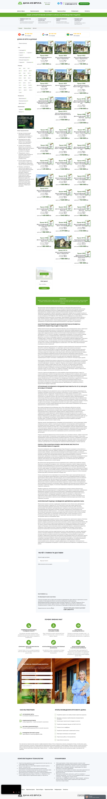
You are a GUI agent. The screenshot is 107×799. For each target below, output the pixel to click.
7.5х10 (30, 85)
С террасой (21, 62)
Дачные (28, 109)
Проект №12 (63, 160)
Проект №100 (44, 99)
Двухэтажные (22, 103)
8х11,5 (20, 80)
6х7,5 (25, 70)
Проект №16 (81, 176)
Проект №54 (44, 55)
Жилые (21, 111)
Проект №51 (44, 83)
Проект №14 (44, 188)
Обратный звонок (84, 3)
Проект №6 (62, 130)
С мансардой (22, 50)
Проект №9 (62, 145)
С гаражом (29, 52)
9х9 (25, 78)
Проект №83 (44, 238)
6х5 (29, 68)
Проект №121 (62, 111)
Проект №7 (81, 130)
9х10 (20, 78)
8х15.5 (30, 87)
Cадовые (21, 109)
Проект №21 (63, 207)
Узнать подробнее (22, 125)
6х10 (24, 82)
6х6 (20, 70)
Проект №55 (63, 83)
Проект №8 (44, 145)
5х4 (20, 68)
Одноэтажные (22, 98)
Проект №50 (63, 55)
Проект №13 (81, 160)
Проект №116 (81, 238)
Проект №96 (81, 83)
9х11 (20, 90)
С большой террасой (24, 59)
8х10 (20, 87)
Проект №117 (44, 222)
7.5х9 (20, 92)
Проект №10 (81, 145)
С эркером (22, 52)
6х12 (29, 82)
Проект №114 (62, 250)
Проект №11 (44, 160)
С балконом (30, 62)
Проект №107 (81, 99)
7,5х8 (20, 75)
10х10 (25, 90)
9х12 (29, 78)
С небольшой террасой (24, 57)
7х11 (24, 85)
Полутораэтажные (23, 100)
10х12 (30, 90)
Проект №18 (81, 191)
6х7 (20, 82)
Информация (58, 789)
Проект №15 (63, 176)
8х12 (25, 87)
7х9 (29, 73)
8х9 (30, 75)
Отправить (27, 697)
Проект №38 (63, 222)
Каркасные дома (34, 11)
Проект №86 (81, 114)
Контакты (87, 11)
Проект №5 (44, 130)
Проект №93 (63, 191)
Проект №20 (44, 207)
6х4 (24, 68)
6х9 (20, 73)
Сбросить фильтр (23, 43)
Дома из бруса (21, 11)
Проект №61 (81, 253)
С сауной (21, 55)
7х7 (20, 85)
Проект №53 (81, 55)
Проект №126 (81, 222)
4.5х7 (30, 80)
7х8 (24, 73)
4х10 (25, 80)
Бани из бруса (48, 11)
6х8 (30, 70)
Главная (20, 28)
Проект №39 (81, 207)
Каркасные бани (61, 11)
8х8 (25, 75)
